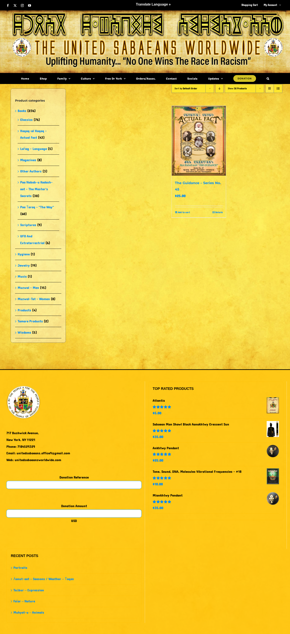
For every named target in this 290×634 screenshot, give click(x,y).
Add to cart (184, 212)
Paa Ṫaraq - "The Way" (37, 207)
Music (22, 276)
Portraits (20, 567)
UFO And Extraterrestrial (32, 239)
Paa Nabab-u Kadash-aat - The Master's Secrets (36, 189)
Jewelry (24, 265)
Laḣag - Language (33, 149)
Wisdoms (24, 332)
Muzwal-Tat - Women (34, 299)
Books (22, 111)
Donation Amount (74, 506)
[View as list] (278, 88)
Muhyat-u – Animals (28, 612)
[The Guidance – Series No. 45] (199, 141)
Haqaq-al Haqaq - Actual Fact (33, 134)
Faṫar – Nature (24, 601)
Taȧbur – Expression (28, 590)
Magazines (28, 160)
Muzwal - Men (28, 287)
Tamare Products (30, 321)
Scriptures (28, 225)
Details (219, 212)
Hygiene (24, 254)
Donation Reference (74, 477)
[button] (268, 78)
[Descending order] (219, 88)
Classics (26, 119)
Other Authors (31, 171)
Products (24, 310)
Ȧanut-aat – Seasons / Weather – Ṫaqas (43, 579)
